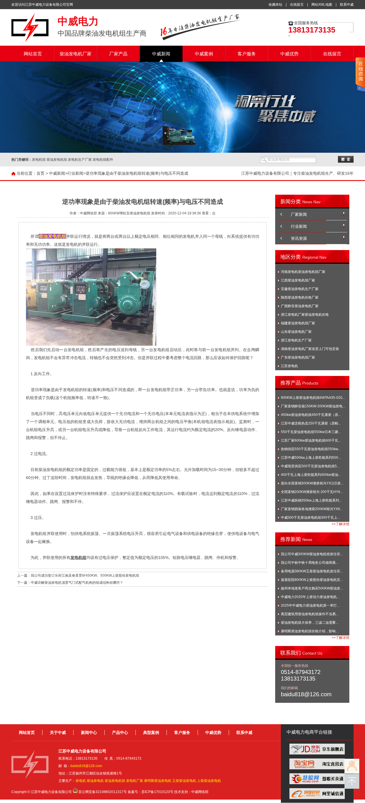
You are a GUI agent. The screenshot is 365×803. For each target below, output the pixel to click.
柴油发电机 (95, 781)
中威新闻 (161, 53)
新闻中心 (89, 732)
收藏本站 (275, 5)
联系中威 (347, 5)
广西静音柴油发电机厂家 (300, 306)
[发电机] (29, 41)
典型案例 (151, 732)
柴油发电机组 (115, 781)
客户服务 (247, 53)
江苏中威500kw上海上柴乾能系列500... (311, 458)
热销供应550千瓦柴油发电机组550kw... (310, 449)
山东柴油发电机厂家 (296, 332)
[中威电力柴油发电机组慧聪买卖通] (317, 783)
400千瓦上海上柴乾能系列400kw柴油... (311, 475)
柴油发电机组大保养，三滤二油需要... (309, 623)
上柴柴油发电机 (209, 781)
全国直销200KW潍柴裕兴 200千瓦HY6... (312, 492)
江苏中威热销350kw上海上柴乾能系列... (311, 500)
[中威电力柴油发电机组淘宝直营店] (317, 768)
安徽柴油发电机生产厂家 (300, 289)
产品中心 (120, 732)
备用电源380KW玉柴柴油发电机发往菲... (312, 571)
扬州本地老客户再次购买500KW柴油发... (312, 588)
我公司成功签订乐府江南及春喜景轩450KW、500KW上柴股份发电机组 (85, 575)
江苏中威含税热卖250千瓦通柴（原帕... (311, 423)
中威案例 (204, 53)
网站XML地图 (321, 5)
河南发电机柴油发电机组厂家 (303, 272)
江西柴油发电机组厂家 (298, 280)
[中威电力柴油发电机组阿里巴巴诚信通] (317, 798)
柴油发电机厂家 (76, 53)
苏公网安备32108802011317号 (102, 792)
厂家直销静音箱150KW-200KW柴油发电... (313, 406)
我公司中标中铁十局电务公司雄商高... (309, 563)
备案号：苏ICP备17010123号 (150, 792)
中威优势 (289, 53)
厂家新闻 (299, 214)
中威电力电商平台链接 (309, 732)
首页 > (42, 173)
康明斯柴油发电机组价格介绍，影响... (309, 631)
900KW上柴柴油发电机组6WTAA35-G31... (313, 398)
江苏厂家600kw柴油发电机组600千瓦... (311, 440)
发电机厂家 (134, 781)
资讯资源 (299, 238)
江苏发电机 (289, 366)
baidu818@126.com (86, 766)
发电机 (81, 781)
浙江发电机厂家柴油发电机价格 (305, 315)
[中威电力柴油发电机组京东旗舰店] (317, 753)
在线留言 (297, 5)
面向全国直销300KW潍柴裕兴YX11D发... (312, 483)
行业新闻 (75, 173)
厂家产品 (118, 53)
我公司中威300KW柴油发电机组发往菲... (312, 554)
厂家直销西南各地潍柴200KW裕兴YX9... (311, 509)
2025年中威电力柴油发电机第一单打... (310, 605)
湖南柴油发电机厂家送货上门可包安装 (310, 349)
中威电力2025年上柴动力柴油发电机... (310, 597)
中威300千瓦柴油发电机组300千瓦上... (310, 518)
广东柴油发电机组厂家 (298, 357)
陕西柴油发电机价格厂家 (300, 297)
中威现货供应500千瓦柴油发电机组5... (310, 466)
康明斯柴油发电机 (157, 781)
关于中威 (58, 732)
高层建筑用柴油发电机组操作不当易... (309, 614)
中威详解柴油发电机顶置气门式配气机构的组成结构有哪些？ (77, 583)
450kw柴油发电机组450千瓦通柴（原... (311, 415)
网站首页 (33, 53)
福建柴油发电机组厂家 (298, 323)
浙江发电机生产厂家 (296, 340)
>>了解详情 (340, 524)
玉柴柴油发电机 (184, 781)
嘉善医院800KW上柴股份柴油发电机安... (312, 580)
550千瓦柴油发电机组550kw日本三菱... (311, 432)
